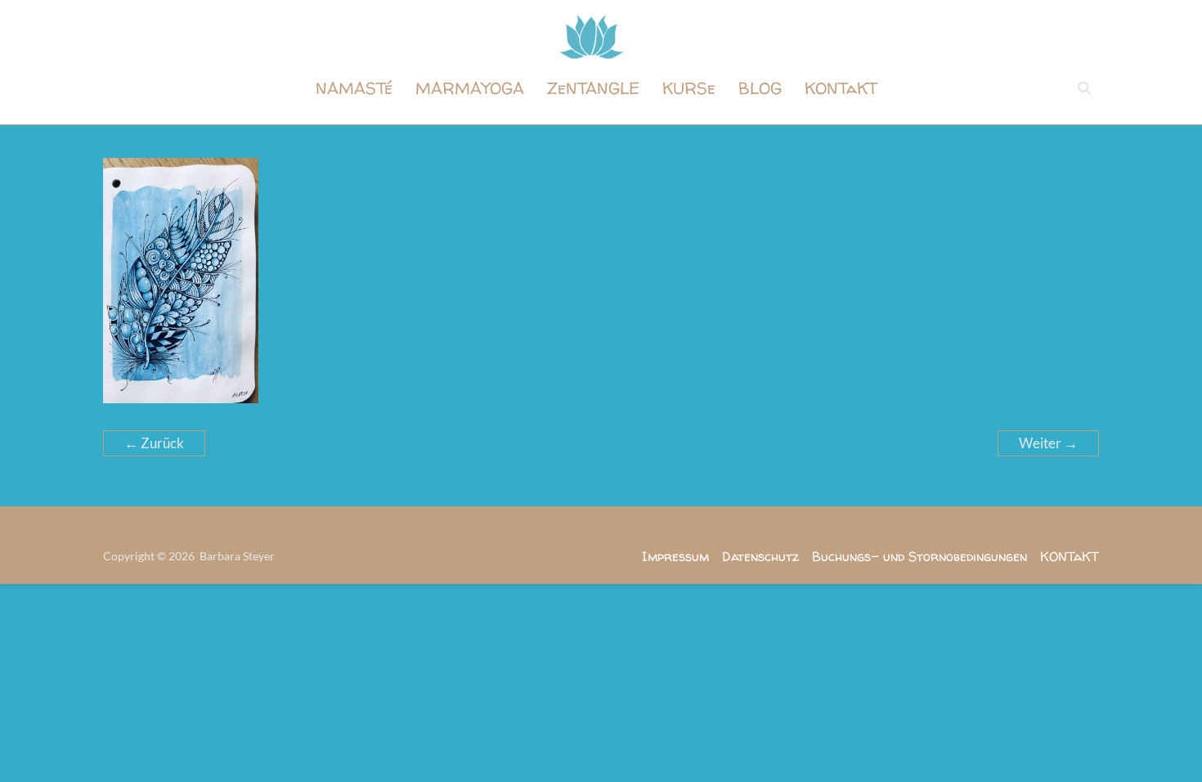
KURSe (688, 88)
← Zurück (154, 443)
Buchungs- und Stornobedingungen (919, 556)
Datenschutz (760, 556)
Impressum (675, 556)
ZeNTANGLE (593, 88)
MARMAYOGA (469, 88)
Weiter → (1048, 443)
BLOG (760, 88)
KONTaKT (841, 88)
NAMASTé (354, 88)
